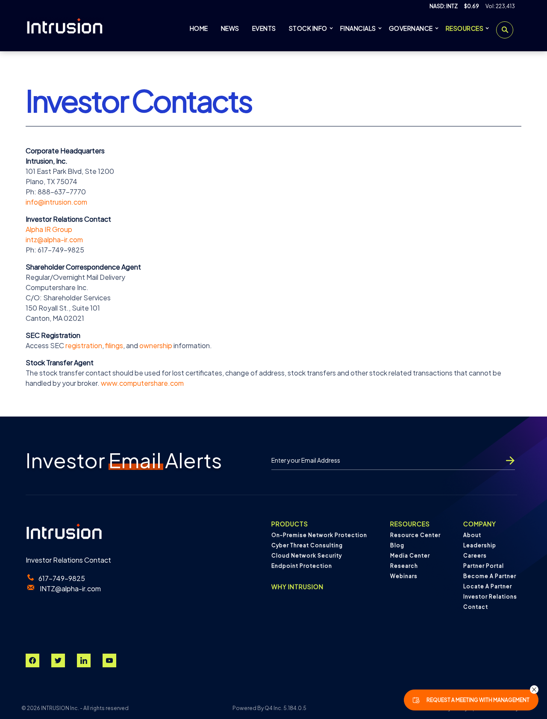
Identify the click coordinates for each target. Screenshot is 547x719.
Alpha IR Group (49, 229)
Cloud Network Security (306, 555)
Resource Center (415, 535)
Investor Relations (490, 596)
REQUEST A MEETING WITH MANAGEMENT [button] (477, 700)
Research (404, 566)
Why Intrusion (297, 586)
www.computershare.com (142, 383)
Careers (475, 555)
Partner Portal (483, 566)
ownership (155, 345)
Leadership (479, 545)
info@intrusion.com (56, 201)
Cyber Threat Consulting (307, 545)
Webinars (404, 576)
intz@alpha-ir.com (54, 239)
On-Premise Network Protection (319, 535)
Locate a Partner (487, 586)
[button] (534, 689)
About (472, 535)
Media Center (410, 555)
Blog (397, 545)
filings (114, 345)
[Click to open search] (504, 29)
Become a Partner (489, 576)
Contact (475, 607)
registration (83, 345)
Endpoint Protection (301, 566)
